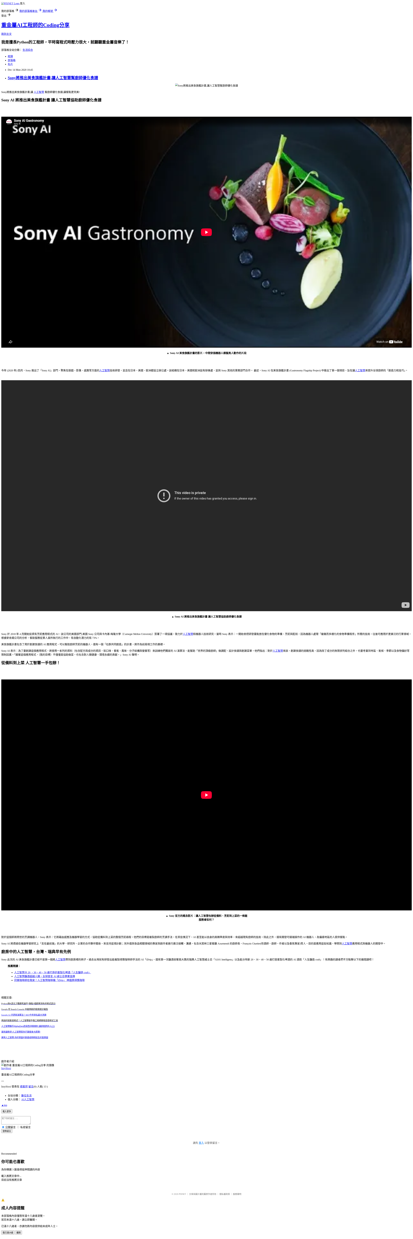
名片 (10, 64)
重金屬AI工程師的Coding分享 (35, 25)
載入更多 (7, 1111)
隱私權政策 (224, 1194)
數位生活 (26, 1095)
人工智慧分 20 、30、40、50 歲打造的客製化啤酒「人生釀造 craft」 (52, 972)
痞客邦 (24, 1086)
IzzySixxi (6, 1068)
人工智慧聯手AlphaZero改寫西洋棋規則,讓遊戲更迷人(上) (28, 1026)
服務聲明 (237, 1194)
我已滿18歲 (8, 1232)
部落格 (11, 60)
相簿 (10, 56)
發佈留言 (7, 1131)
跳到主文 (6, 34)
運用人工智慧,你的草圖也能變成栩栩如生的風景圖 (24, 1037)
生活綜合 (28, 50)
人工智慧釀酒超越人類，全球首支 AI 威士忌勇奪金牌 (44, 976)
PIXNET (182, 1194)
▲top (4, 1105)
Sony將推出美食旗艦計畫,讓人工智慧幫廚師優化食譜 (53, 78)
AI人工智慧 (27, 1099)
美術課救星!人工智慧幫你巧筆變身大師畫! (20, 1032)
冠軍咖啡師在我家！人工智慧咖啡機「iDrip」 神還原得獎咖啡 (49, 980)
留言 (31, 1086)
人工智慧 (39, 92)
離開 (18, 1232)
